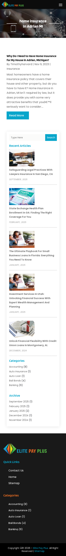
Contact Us (16, 470)
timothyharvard (21, 64)
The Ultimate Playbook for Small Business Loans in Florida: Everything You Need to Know (31, 255)
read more (16, 115)
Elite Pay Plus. (41, 548)
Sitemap (14, 483)
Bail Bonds (15, 380)
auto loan (15, 376)
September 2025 (19, 401)
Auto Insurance (18, 371)
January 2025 (17, 411)
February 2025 (17, 406)
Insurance (13, 69)
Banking (13, 385)
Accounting (16, 366)
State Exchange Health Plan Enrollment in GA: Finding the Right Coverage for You (30, 213)
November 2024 (18, 420)
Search (51, 137)
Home (12, 477)
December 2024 (18, 415)
